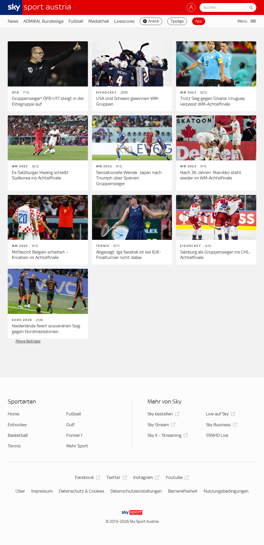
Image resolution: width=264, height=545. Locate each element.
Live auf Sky (217, 413)
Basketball (18, 435)
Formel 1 (74, 435)
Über (20, 491)
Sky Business (218, 424)
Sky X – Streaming (164, 435)
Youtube (174, 477)
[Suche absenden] (251, 7)
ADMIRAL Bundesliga (43, 21)
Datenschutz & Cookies (81, 491)
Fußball (76, 21)
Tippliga (177, 21)
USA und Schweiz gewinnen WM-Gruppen (127, 101)
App (198, 21)
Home (13, 413)
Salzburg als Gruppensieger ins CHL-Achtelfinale (215, 254)
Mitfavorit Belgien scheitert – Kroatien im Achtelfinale (40, 254)
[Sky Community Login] (191, 7)
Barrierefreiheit (182, 491)
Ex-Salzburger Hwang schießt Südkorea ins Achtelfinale (40, 175)
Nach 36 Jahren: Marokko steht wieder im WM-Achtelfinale (210, 175)
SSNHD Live (217, 435)
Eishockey (17, 424)
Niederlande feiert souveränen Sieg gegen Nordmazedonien (46, 328)
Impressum (42, 491)
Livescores (124, 21)
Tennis (14, 445)
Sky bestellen (160, 413)
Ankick (153, 21)
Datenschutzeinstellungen (136, 491)
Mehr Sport (77, 445)
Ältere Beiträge (27, 341)
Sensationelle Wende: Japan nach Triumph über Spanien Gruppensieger (129, 178)
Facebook (84, 477)
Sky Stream (158, 424)
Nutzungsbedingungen (226, 491)
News (13, 21)
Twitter (113, 477)
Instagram (143, 477)
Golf (70, 424)
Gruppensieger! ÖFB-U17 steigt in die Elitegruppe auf (48, 101)
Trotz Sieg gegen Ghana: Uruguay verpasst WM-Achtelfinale (212, 101)
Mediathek (98, 21)
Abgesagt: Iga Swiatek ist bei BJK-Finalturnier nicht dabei (128, 254)
